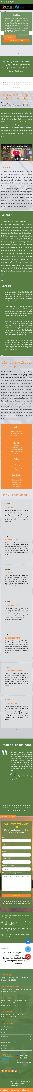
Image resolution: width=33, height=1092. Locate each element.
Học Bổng (4, 1036)
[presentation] (2, 33)
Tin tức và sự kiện (23, 35)
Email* (4, 851)
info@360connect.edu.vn (24, 1062)
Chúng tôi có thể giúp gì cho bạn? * (12, 873)
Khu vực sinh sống (8, 865)
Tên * (4, 844)
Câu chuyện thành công (9, 36)
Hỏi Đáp (4, 1045)
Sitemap (10, 1083)
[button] (14, 53)
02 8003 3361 (23, 1055)
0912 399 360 (23, 1058)
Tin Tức (3, 1039)
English (12, 2)
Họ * (3, 837)
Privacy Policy (20, 1083)
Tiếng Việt (4, 2)
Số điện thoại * (6, 858)
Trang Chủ (4, 1026)
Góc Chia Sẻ (5, 1042)
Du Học (3, 1033)
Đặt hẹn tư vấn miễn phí (16, 40)
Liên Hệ (4, 1049)
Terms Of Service (16, 1085)
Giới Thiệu (4, 1030)
